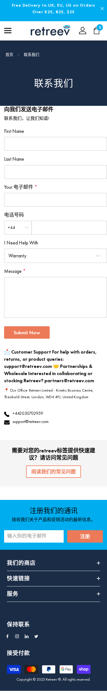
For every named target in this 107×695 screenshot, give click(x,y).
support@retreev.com (31, 421)
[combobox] (18, 227)
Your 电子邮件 (20, 187)
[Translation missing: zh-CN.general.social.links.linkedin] (26, 636)
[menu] (8, 30)
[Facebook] (7, 636)
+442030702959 (27, 413)
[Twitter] (36, 636)
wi (99, 30)
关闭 (102, 9)
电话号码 (14, 215)
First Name (14, 131)
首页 (9, 54)
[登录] (82, 30)
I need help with (21, 242)
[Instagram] (17, 636)
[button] (27, 332)
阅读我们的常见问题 (53, 471)
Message (15, 271)
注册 (85, 536)
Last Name (14, 159)
